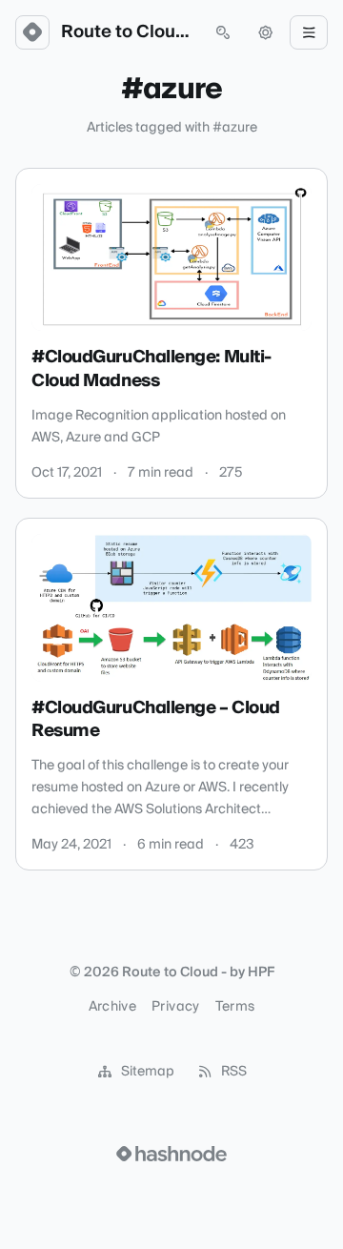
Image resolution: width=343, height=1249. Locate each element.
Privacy (175, 1006)
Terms (235, 1006)
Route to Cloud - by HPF (127, 32)
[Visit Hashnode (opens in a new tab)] (171, 1154)
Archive (112, 1006)
